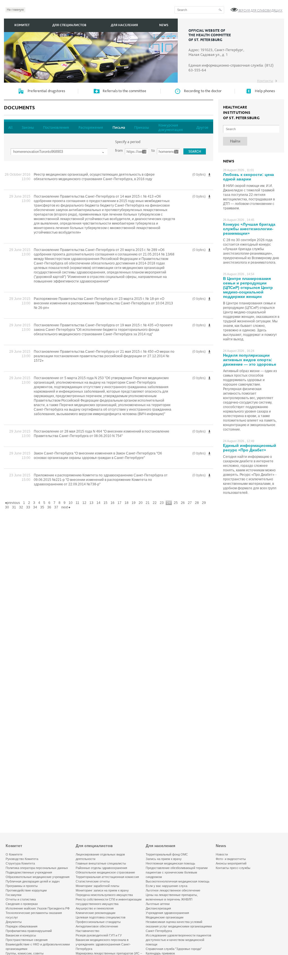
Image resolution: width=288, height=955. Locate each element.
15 (105, 503)
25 (176, 503)
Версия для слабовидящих (260, 10)
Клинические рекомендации (95, 913)
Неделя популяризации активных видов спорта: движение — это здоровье (249, 359)
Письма (118, 127)
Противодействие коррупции (26, 890)
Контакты (265, 81)
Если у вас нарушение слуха (166, 886)
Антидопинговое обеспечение (97, 926)
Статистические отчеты (93, 881)
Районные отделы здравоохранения (101, 868)
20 (141, 503)
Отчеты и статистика (21, 899)
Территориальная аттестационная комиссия (107, 877)
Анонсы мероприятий (231, 863)
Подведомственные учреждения (29, 872)
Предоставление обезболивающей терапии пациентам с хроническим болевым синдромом (177, 872)
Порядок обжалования (21, 926)
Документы (14, 922)
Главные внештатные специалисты (101, 863)
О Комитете (14, 854)
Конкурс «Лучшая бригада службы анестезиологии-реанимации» (249, 229)
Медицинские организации (164, 917)
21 (148, 503)
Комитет (22, 25)
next (65, 507)
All (10, 127)
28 (197, 503)
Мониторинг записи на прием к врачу (102, 890)
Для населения (124, 25)
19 (134, 503)
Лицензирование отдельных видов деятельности (100, 857)
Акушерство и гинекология (95, 908)
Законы (28, 127)
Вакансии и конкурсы (21, 935)
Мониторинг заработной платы (97, 886)
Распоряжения (90, 127)
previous (13, 503)
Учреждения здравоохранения (167, 913)
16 (112, 503)
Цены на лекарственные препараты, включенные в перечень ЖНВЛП (172, 897)
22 (155, 503)
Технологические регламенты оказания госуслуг (34, 915)
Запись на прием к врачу (164, 859)
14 (98, 503)
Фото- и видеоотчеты (231, 859)
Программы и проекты (22, 886)
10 (71, 503)
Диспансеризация (158, 908)
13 (91, 503)
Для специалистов (69, 25)
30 (7, 507)
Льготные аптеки (158, 904)
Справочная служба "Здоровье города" (174, 949)
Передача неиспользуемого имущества (104, 895)
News (163, 25)
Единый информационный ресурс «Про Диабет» (249, 447)
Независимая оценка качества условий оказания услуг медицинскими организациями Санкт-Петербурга (179, 926)
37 (56, 507)
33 (28, 507)
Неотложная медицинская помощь (170, 863)
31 (14, 507)
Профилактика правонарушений (29, 931)
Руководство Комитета (22, 859)
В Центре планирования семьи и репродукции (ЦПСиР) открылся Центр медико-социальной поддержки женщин (248, 287)
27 (190, 503)
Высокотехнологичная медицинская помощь (178, 881)
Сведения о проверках (22, 904)
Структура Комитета (20, 863)
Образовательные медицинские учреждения (37, 877)
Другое (202, 127)
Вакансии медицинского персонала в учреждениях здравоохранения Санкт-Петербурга (103, 944)
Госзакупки (13, 895)
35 (42, 507)
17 (120, 503)
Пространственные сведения (27, 940)
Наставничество (87, 931)
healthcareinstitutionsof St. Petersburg (241, 112)
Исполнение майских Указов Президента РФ (37, 908)
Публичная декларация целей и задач (33, 881)
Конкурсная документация (170, 127)
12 (84, 503)
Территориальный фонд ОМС (167, 854)
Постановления (56, 127)
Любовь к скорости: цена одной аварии (248, 176)
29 (204, 503)
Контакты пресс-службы (233, 868)
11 (77, 503)
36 (49, 507)
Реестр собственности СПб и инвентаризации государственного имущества (108, 902)
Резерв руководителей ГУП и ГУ (99, 935)
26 (183, 503)
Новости (222, 854)
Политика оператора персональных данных (37, 868)
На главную (15, 10)
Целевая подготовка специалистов (100, 917)
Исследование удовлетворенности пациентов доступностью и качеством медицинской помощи (178, 940)
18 (127, 503)
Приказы (141, 127)
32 (21, 507)
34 (35, 507)
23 (162, 503)
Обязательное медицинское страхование (105, 872)
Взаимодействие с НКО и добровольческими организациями (38, 947)
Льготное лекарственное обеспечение (173, 890)
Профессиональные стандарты (98, 922)
